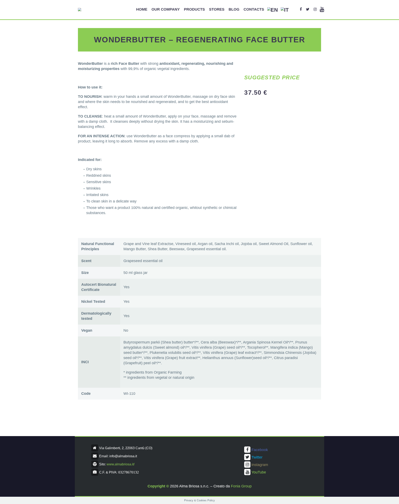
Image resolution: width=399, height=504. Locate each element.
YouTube (258, 472)
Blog (234, 9)
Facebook (259, 450)
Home (141, 9)
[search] (294, 9)
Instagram (259, 465)
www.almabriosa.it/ (120, 464)
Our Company (165, 9)
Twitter (256, 457)
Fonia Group (241, 486)
